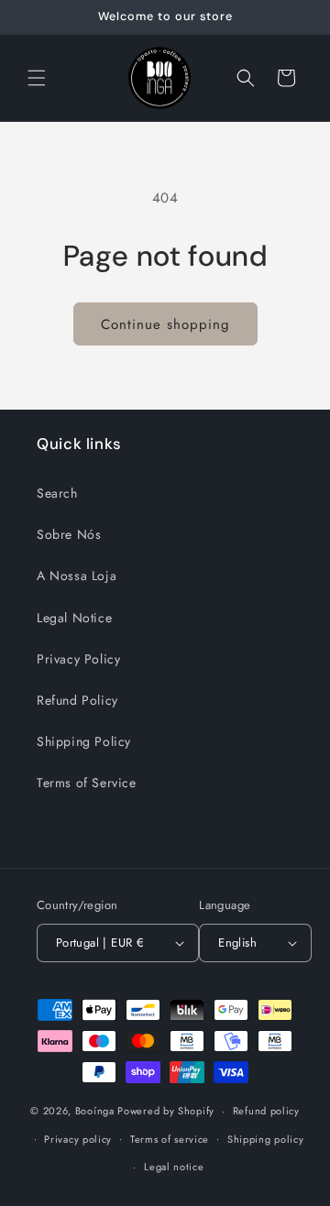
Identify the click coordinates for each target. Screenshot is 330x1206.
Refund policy (266, 1110)
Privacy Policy (78, 659)
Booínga (95, 1110)
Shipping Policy (84, 741)
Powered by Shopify (165, 1110)
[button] (36, 78)
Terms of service (169, 1139)
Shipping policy (265, 1139)
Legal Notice (74, 617)
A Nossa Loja (76, 575)
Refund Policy (77, 700)
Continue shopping (165, 324)
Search (57, 493)
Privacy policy (78, 1139)
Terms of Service (87, 782)
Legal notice (174, 1166)
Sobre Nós (69, 534)
